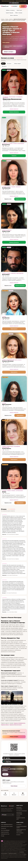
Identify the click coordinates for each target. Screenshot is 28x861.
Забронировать (14, 328)
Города (6, 19)
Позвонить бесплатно (14, 111)
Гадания (11, 19)
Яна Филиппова (6, 188)
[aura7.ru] (13, 6)
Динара (4, 491)
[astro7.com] (5, 6)
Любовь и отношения (10, 10)
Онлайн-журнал (6, 767)
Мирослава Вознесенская (12, 99)
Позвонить (14, 155)
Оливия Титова (6, 231)
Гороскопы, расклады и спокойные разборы (13, 769)
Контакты (18, 834)
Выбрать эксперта (23, 6)
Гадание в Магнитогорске (16, 724)
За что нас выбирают (5, 830)
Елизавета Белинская (7, 361)
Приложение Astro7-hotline (7, 826)
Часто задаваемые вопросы (6, 824)
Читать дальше (5, 42)
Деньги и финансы (14, 15)
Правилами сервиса (12, 853)
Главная (2, 19)
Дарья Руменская (6, 404)
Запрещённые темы (5, 834)
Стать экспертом (19, 832)
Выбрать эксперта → (9, 51)
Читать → (5, 774)
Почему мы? (3, 828)
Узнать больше (14, 785)
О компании (18, 824)
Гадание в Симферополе (19, 723)
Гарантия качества (5, 832)
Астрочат (18, 815)
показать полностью (14, 108)
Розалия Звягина (6, 448)
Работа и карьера (18, 12)
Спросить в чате (7, 198)
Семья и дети (19, 10)
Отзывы (2, 835)
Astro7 (25, 854)
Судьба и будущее (9, 12)
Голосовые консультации (21, 810)
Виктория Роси (6, 144)
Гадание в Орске (5, 724)
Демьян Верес (6, 274)
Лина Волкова (5, 317)
